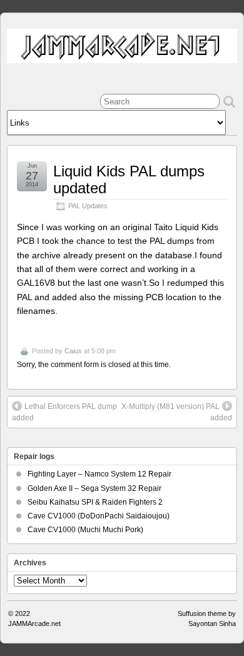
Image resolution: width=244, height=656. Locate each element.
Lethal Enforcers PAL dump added (64, 412)
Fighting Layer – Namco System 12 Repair (99, 474)
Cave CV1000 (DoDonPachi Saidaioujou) (99, 516)
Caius (73, 351)
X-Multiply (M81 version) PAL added (176, 412)
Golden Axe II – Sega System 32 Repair (94, 488)
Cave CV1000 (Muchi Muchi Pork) (85, 529)
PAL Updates (88, 205)
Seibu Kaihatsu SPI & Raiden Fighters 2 (95, 502)
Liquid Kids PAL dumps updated (129, 179)
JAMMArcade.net (34, 623)
